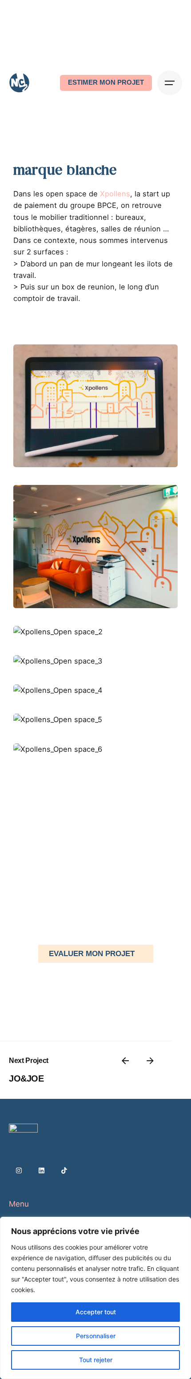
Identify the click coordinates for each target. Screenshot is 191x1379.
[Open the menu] (169, 82)
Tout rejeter (95, 1359)
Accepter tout (96, 1312)
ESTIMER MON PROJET (106, 82)
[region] (95, 1298)
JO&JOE (26, 1078)
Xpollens (115, 193)
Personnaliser (95, 1336)
